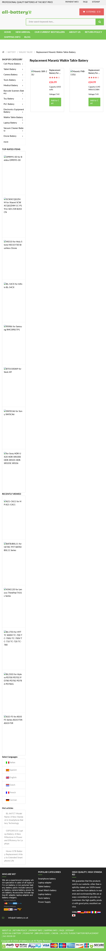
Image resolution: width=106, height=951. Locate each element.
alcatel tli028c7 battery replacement (80, 933)
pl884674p (28, 933)
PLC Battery (9, 104)
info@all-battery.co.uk (18, 918)
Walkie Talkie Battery (13, 117)
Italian (12, 763)
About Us (6, 930)
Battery (12, 52)
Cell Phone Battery (12, 64)
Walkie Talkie (26, 52)
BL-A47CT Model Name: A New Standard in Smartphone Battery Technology (13, 818)
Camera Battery (11, 75)
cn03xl (55, 933)
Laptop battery (44, 894)
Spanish (13, 770)
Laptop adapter (44, 883)
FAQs (85, 2)
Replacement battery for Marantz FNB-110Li (94, 72)
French (12, 793)
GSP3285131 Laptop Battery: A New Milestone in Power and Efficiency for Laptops (13, 837)
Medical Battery (11, 85)
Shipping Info (50, 930)
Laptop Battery (10, 123)
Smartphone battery (47, 879)
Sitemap (96, 2)
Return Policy (20, 930)
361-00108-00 (9, 936)
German (13, 800)
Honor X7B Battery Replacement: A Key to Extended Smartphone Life (13, 856)
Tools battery (44, 898)
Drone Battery (10, 136)
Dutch (12, 785)
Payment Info (72, 2)
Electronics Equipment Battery (14, 111)
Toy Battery (9, 99)
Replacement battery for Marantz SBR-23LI (55, 72)
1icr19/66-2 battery (11, 933)
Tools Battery (10, 80)
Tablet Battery (10, 69)
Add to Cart (55, 102)
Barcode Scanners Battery (14, 92)
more (6, 142)
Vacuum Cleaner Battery (13, 129)
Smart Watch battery (47, 890)
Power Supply (44, 902)
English (12, 777)
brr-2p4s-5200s (42, 933)
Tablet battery (44, 887)
